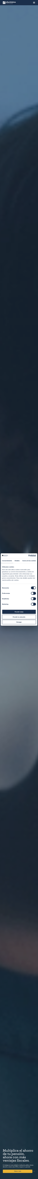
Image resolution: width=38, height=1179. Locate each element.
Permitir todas (19, 612)
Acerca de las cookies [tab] (29, 560)
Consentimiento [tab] (7, 560)
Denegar (19, 622)
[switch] (33, 593)
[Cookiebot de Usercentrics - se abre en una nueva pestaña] (28, 556)
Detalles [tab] (17, 560)
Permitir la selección (19, 617)
